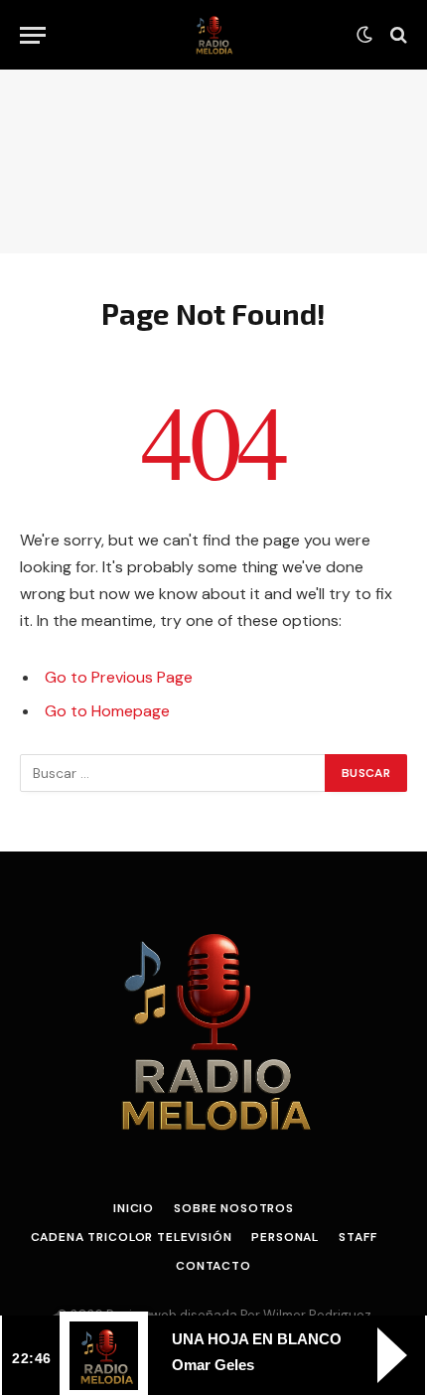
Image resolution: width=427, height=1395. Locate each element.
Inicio (133, 1208)
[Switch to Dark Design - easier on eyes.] (364, 35)
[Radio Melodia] (214, 35)
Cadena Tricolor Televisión (131, 1237)
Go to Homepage (107, 710)
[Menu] (33, 35)
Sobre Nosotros (234, 1208)
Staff (357, 1237)
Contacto (213, 1266)
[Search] (396, 35)
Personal (285, 1237)
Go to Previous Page (119, 677)
